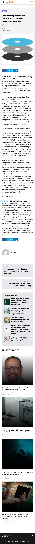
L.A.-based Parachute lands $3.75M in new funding (20, 284)
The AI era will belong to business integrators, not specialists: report (20, 319)
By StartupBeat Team (8, 392)
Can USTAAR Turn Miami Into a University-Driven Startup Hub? (19, 339)
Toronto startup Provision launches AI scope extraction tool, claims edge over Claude (20, 311)
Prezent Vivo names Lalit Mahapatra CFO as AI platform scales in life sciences (17, 389)
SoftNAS (15, 77)
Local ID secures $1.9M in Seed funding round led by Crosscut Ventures (16, 271)
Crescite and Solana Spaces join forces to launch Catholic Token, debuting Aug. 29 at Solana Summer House (21, 329)
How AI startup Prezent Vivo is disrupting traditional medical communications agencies (15, 516)
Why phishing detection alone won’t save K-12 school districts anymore (17, 473)
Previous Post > (27, 281)
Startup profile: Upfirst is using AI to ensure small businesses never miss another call (20, 301)
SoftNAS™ (5, 201)
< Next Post (7, 267)
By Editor (4, 28)
